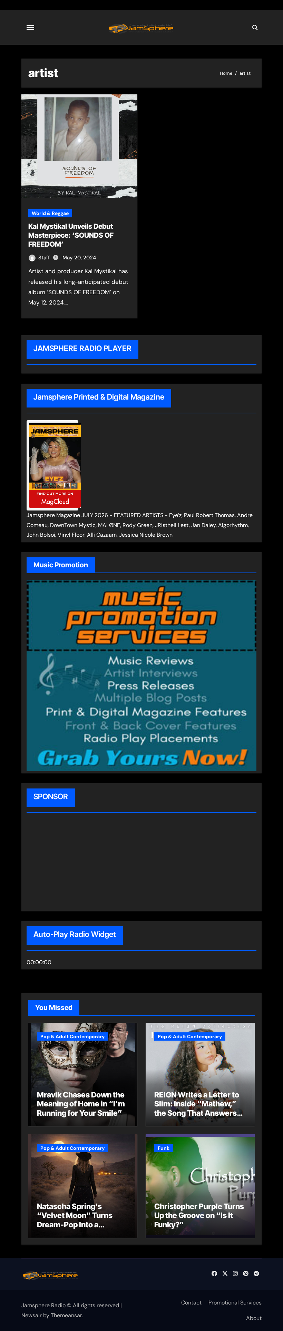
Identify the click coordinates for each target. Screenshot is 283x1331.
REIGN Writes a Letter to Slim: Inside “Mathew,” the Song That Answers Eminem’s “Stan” (196, 1108)
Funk (163, 1148)
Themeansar (66, 1315)
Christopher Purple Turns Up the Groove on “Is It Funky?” (199, 1215)
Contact (191, 1302)
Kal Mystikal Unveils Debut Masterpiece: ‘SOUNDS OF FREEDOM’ (71, 235)
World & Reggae (50, 213)
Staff (44, 257)
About (254, 1318)
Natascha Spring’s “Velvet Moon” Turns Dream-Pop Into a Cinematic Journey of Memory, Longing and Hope (75, 1229)
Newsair (31, 1315)
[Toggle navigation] (30, 27)
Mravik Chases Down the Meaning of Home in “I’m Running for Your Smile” (81, 1103)
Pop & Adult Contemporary (72, 1036)
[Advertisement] (71, 863)
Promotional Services (235, 1302)
